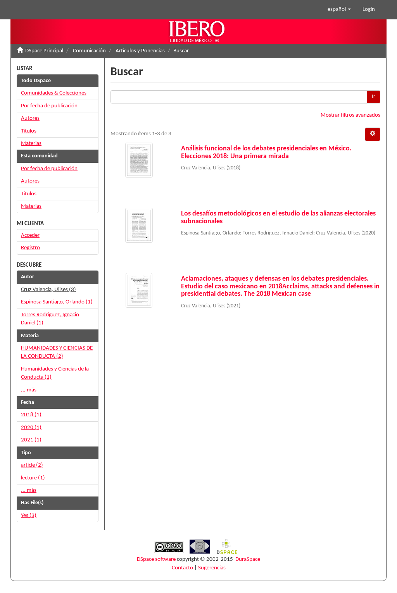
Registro (30, 248)
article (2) (32, 465)
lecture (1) (33, 478)
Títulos (28, 131)
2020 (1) (31, 428)
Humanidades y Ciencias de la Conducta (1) (55, 373)
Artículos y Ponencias (140, 51)
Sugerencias (212, 568)
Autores (30, 118)
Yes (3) (28, 516)
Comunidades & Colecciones (53, 93)
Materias (31, 144)
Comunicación (89, 51)
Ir (373, 97)
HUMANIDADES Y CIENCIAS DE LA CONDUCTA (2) (57, 352)
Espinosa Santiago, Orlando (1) (57, 302)
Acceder (30, 235)
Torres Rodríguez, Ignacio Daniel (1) (50, 319)
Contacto (182, 568)
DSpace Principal (44, 51)
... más (28, 390)
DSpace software (156, 559)
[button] (339, 9)
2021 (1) (31, 440)
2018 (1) (31, 415)
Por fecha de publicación (49, 106)
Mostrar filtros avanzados (350, 115)
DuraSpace (247, 559)
